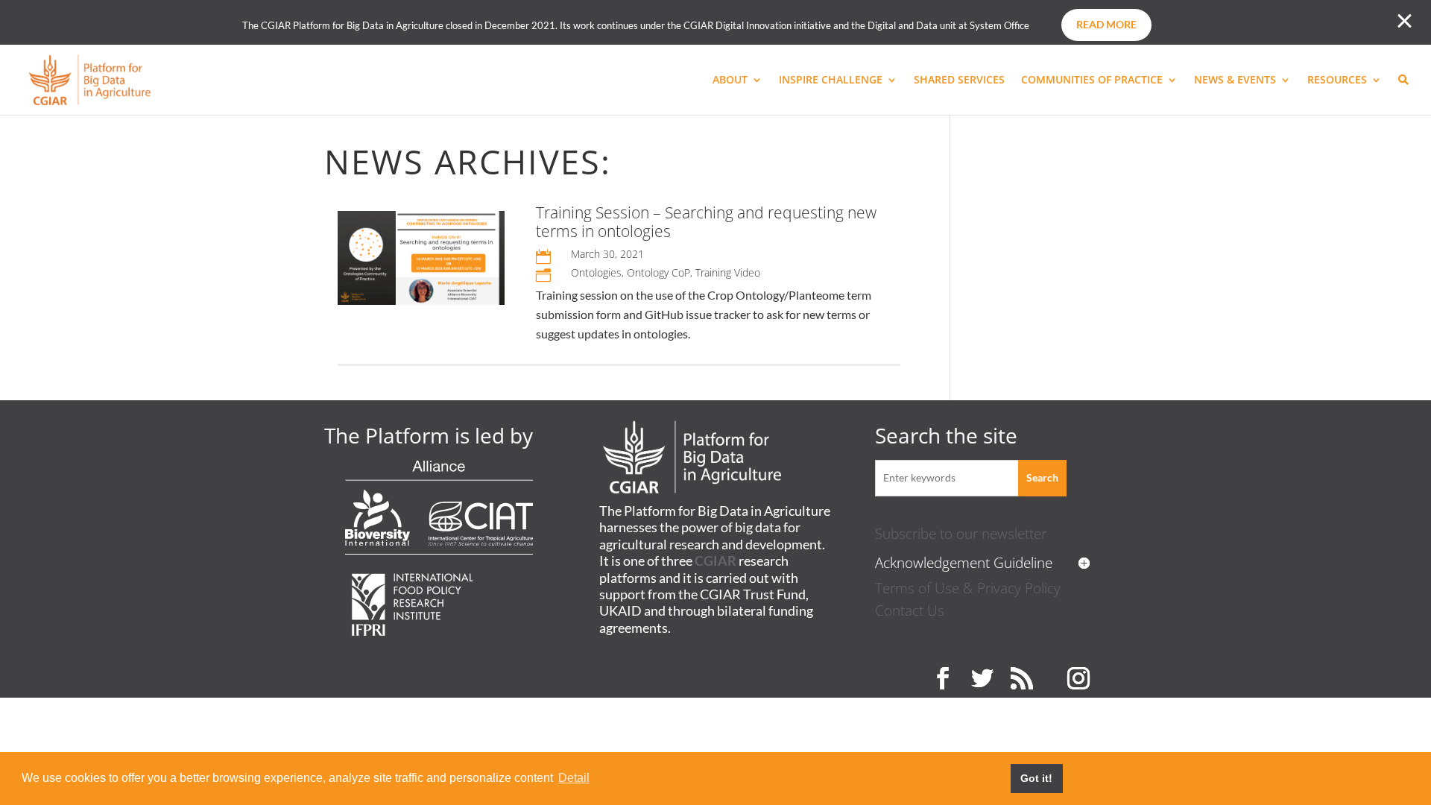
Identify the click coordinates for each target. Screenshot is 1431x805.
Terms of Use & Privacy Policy (968, 588)
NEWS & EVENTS (1235, 80)
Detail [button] (574, 777)
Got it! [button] (1036, 778)
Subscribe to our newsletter (960, 533)
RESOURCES (1337, 80)
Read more (1106, 24)
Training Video (727, 272)
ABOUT (730, 80)
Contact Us (909, 610)
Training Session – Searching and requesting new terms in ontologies (706, 222)
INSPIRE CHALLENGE (830, 80)
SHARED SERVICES (959, 80)
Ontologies (596, 272)
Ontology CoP (658, 272)
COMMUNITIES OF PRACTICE (1092, 80)
